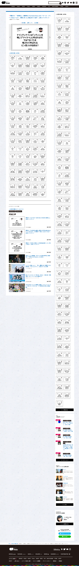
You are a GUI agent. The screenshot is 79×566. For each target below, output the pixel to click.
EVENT (66, 6)
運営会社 (54, 561)
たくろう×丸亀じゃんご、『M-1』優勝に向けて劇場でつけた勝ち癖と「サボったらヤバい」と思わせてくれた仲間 (38, 266)
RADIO (37, 558)
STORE (61, 6)
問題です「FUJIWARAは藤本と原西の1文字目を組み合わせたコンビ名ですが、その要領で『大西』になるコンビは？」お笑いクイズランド (38, 232)
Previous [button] (57, 518)
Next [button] (71, 518)
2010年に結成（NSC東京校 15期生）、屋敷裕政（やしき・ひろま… (68, 479)
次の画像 (36, 22)
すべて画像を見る (64, 409)
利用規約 (60, 561)
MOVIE (23, 6)
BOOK (41, 558)
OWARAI (13, 6)
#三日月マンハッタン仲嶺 (14, 206)
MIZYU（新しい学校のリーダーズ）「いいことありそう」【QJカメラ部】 (68, 423)
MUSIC (18, 6)
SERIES (38, 6)
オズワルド (65, 497)
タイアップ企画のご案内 (26, 561)
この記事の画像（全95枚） (14, 53)
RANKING (44, 6)
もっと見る (65, 504)
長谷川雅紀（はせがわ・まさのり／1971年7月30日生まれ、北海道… (68, 492)
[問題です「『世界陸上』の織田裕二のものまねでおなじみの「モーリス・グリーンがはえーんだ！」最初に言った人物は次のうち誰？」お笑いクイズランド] (12, 58)
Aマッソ (64, 469)
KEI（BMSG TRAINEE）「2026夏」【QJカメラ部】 (68, 430)
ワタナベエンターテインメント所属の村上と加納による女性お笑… (68, 472)
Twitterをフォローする (65, 533)
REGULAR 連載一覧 (14, 543)
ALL (49, 6)
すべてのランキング (64, 460)
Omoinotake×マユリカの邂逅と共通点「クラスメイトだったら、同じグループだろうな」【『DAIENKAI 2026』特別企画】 (38, 286)
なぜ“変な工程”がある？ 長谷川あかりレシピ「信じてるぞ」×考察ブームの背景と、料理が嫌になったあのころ (68, 447)
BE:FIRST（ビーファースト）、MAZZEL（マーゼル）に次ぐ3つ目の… (68, 486)
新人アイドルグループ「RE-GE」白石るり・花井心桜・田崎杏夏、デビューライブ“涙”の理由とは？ (38, 275)
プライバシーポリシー (47, 561)
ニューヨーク (65, 476)
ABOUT (10, 561)
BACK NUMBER (55, 6)
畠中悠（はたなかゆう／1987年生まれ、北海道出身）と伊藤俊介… (68, 499)
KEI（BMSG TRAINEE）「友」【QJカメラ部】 (67, 437)
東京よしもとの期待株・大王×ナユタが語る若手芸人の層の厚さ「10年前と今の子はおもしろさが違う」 (38, 256)
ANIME (33, 6)
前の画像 (23, 22)
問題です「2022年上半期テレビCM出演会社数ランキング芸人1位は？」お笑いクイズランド (38, 243)
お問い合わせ (16, 561)
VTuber (28, 6)
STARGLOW (65, 483)
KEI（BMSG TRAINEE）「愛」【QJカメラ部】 (67, 456)
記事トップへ (30, 22)
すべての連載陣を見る (65, 524)
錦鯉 (64, 490)
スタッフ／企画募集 (36, 561)
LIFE (45, 558)
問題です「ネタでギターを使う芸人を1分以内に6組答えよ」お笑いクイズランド (38, 218)
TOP (9, 543)
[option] (64, 518)
